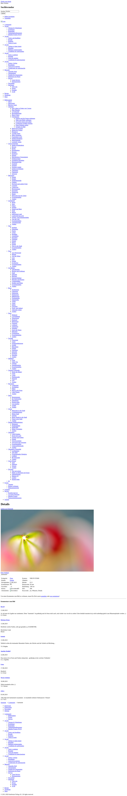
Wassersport (15, 318)
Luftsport (14, 325)
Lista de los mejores (14, 66)
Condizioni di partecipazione (16, 60)
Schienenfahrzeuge (17, 343)
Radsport (14, 320)
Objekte (14, 363)
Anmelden (7, 18)
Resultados (11, 65)
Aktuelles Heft (12, 71)
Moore (14, 212)
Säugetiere (15, 229)
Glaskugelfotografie (18, 446)
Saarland (14, 164)
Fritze (2, 664)
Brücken (14, 276)
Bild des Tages (12, 105)
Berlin (14, 148)
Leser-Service (16, 80)
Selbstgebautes (16, 474)
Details (14, 241)
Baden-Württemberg (18, 145)
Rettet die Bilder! (17, 372)
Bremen (14, 152)
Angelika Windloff (5, 651)
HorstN (3, 606)
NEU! (10, 101)
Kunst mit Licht (16, 436)
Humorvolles (16, 402)
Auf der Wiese (16, 256)
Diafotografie (16, 377)
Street (10, 395)
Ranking (10, 41)
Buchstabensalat (16, 113)
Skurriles (14, 355)
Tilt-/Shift (14, 452)
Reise (9, 288)
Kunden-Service (13, 493)
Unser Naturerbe (13, 143)
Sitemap (6, 711)
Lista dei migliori (13, 58)
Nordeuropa (15, 289)
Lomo (13, 375)
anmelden (44, 596)
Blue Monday (16, 110)
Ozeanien (14, 306)
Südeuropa (15, 293)
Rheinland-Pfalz (16, 162)
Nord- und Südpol (17, 308)
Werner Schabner (5, 677)
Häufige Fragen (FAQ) (15, 34)
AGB (13, 92)
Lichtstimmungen (17, 412)
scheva (2, 691)
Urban (10, 409)
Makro (14, 242)
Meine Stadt (15, 414)
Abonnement (12, 73)
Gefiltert (14, 456)
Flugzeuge (15, 340)
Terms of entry (12, 43)
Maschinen (15, 347)
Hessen (14, 155)
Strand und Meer (17, 209)
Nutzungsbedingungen (14, 498)
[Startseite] (3, 21)
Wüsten (14, 207)
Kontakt (14, 90)
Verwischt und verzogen (19, 442)
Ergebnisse (11, 29)
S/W (13, 380)
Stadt (13, 273)
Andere (14, 199)
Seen (13, 204)
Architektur (11, 268)
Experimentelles (16, 197)
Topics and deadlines (14, 38)
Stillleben (11, 358)
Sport (9, 313)
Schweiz (14, 174)
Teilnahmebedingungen (15, 33)
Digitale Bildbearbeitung (15, 422)
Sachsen (14, 165)
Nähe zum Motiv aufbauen (23, 120)
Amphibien (15, 236)
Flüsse (14, 206)
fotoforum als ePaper (14, 76)
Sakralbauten (16, 269)
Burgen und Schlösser (18, 271)
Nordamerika (16, 298)
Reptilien (14, 234)
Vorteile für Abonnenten (15, 75)
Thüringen (15, 170)
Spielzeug (15, 350)
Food (13, 360)
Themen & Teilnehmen (15, 28)
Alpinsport (15, 326)
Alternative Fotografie (14, 449)
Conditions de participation (16, 51)
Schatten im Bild (20, 127)
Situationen (15, 400)
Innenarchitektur (16, 278)
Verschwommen (16, 441)
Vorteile (6, 499)
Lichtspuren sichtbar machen (24, 123)
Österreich (15, 172)
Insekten (14, 227)
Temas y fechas (12, 63)
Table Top (15, 362)
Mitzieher (14, 331)
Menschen (11, 175)
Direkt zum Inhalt (6, 1)
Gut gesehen (15, 404)
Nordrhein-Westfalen (18, 160)
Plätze (13, 389)
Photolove (15, 132)
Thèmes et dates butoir (14, 46)
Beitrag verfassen (13, 486)
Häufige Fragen (12, 496)
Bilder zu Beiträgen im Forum (20, 473)
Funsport (14, 323)
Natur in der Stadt (17, 419)
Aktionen (11, 106)
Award (6, 26)
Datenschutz (8, 707)
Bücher (6, 93)
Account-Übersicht (13, 494)
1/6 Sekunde (15, 112)
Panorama (11, 384)
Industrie (14, 274)
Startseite (3, 702)
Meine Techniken (17, 429)
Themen (10, 484)
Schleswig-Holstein (17, 169)
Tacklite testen (16, 133)
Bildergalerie (8, 100)
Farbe (13, 373)
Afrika (14, 301)
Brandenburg (16, 150)
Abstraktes (11, 432)
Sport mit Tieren (16, 330)
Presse (14, 88)
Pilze (13, 259)
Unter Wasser (12, 461)
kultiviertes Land (17, 214)
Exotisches (15, 263)
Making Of (15, 476)
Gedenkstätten (16, 281)
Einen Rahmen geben (22, 125)
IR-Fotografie (16, 457)
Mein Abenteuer (16, 135)
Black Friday (16, 115)
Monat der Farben (17, 130)
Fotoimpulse (15, 117)
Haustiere (14, 237)
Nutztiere (14, 239)
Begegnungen (16, 189)
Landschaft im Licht (18, 216)
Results (10, 39)
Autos (13, 342)
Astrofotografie (16, 222)
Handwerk (15, 192)
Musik (14, 194)
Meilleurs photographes (15, 50)
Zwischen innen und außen (24, 122)
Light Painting (16, 434)
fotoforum (11, 85)
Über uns (14, 87)
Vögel (14, 232)
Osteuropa (15, 291)
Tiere (9, 226)
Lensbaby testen (16, 142)
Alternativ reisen (17, 310)
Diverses (10, 469)
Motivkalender (16, 140)
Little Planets (16, 392)
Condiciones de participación (16, 68)
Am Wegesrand (16, 253)
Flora (9, 251)
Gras (13, 258)
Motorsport (15, 321)
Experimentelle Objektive (19, 454)
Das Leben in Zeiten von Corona (21, 108)
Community (7, 24)
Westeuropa (15, 295)
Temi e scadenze (13, 55)
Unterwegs (15, 187)
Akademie (7, 95)
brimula (3, 636)
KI (9, 481)
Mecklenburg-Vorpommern (20, 157)
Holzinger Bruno (5, 620)
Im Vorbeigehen (16, 399)
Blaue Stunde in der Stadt (19, 417)
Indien (14, 305)
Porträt (14, 177)
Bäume (14, 254)
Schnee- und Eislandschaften (20, 217)
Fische (14, 231)
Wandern (14, 328)
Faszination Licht (17, 137)
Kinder (14, 179)
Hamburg (14, 153)
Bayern (14, 147)
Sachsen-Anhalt (16, 167)
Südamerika (15, 300)
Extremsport (15, 333)
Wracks (14, 466)
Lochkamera (15, 451)
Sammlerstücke (16, 365)
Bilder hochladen (9, 16)
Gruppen (14, 185)
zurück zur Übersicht (7, 509)
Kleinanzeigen (16, 81)
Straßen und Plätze (17, 283)
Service (10, 78)
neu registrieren (54, 596)
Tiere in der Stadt (17, 246)
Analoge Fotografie (14, 370)
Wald (13, 211)
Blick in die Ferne (17, 390)
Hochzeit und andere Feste (20, 184)
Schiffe (14, 345)
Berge (13, 202)
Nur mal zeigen (16, 471)
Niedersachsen (16, 159)
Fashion (14, 182)
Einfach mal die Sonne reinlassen (25, 118)
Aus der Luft (15, 219)
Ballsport (14, 315)
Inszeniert (15, 190)
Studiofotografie (16, 180)
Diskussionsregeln (13, 488)
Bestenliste (11, 31)
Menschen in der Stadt (18, 410)
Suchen (3, 11)
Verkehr (14, 415)
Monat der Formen (17, 128)
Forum (6, 483)
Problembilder (16, 425)
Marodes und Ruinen (18, 279)
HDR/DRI (15, 427)
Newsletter (11, 83)
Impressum (7, 706)
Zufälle (14, 405)
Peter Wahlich (5, 573)
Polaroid (14, 378)
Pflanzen (14, 464)
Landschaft (11, 200)
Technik (10, 338)
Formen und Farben (18, 437)
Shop (6, 97)
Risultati (10, 56)
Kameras (14, 353)
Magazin (7, 70)
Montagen (15, 424)
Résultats (10, 48)
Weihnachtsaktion (17, 138)
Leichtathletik (16, 316)
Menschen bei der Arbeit (19, 195)
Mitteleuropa (15, 296)
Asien (13, 303)
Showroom (11, 103)
